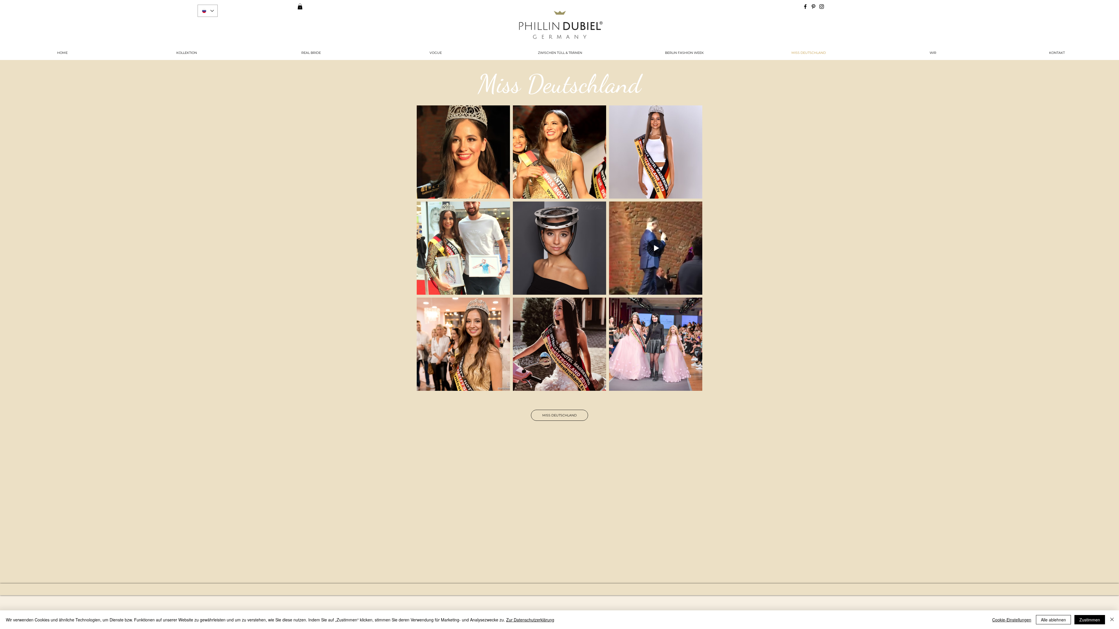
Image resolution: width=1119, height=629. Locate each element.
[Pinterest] (813, 6)
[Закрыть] (1112, 619)
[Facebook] (805, 6)
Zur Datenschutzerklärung (530, 620)
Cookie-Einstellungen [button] (1011, 620)
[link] (300, 6)
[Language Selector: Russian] (208, 11)
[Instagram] (822, 6)
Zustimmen (1089, 620)
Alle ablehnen (1053, 620)
